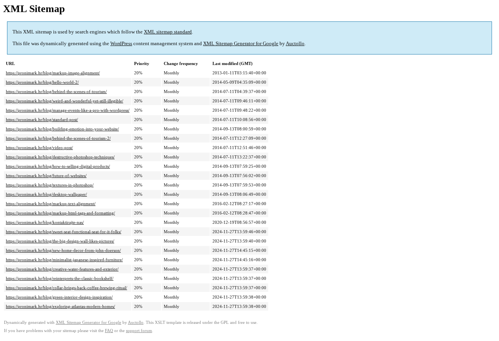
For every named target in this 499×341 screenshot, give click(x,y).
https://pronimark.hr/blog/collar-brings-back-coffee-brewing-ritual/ (66, 287)
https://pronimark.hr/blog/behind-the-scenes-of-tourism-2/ (58, 138)
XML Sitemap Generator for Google (240, 43)
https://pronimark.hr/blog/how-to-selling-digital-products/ (58, 166)
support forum (139, 331)
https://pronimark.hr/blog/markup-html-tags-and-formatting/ (60, 213)
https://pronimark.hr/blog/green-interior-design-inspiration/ (59, 297)
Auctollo (295, 43)
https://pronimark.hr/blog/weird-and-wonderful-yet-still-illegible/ (64, 100)
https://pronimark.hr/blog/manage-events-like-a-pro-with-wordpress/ (67, 110)
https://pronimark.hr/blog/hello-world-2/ (42, 82)
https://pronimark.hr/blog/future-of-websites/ (46, 175)
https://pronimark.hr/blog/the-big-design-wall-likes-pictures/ (60, 241)
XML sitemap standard (168, 32)
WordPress (121, 43)
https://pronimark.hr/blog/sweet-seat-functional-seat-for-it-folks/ (63, 231)
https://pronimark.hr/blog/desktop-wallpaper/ (46, 194)
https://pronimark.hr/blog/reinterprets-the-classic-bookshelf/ (59, 278)
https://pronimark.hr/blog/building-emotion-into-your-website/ (62, 129)
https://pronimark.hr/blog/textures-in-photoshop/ (50, 185)
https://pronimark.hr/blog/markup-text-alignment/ (51, 203)
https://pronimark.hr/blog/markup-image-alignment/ (53, 72)
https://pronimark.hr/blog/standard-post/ (42, 119)
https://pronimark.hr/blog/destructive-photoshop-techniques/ (60, 157)
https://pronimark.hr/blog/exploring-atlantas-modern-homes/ (60, 306)
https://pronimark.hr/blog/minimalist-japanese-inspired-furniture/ (64, 259)
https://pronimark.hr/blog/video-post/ (39, 147)
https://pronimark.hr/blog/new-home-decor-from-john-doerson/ (63, 250)
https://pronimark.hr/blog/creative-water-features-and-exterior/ (62, 269)
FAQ (109, 331)
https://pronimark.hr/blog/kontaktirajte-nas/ (45, 222)
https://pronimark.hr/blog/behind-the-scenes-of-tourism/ (56, 91)
